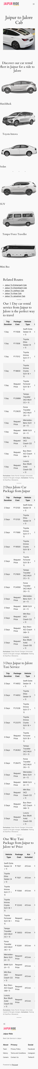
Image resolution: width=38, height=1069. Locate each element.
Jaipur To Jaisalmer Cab (15, 296)
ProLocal (15, 1065)
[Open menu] (33, 4)
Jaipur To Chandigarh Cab (16, 288)
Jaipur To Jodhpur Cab (14, 291)
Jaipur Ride (8, 1034)
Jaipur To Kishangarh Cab (16, 285)
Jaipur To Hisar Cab (13, 293)
